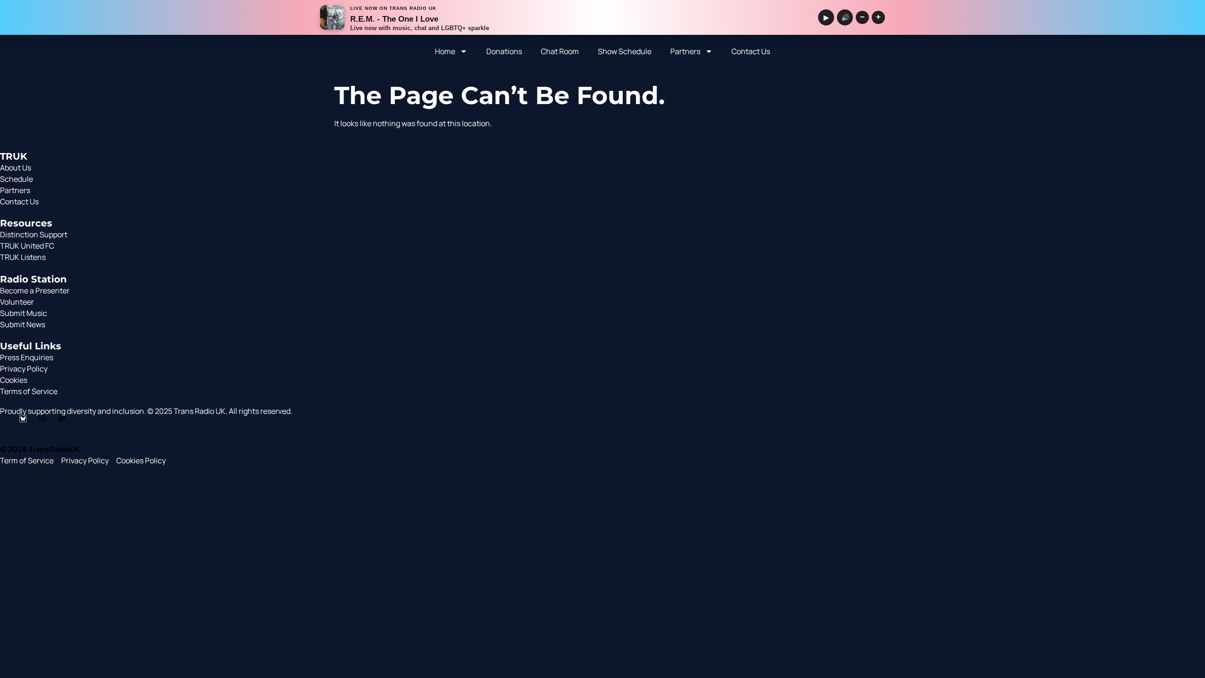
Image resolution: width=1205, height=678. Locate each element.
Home (445, 51)
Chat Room (560, 51)
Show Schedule (624, 51)
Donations (504, 51)
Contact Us (750, 51)
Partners (685, 51)
